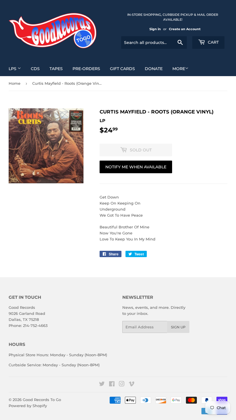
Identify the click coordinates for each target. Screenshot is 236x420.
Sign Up (178, 327)
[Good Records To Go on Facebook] (112, 384)
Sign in (155, 29)
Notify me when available (135, 166)
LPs (13, 68)
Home (14, 83)
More (178, 68)
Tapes (56, 68)
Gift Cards (122, 68)
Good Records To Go (42, 399)
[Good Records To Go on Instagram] (122, 384)
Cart (213, 42)
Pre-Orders (86, 68)
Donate (154, 68)
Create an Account (185, 29)
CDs (35, 68)
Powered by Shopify (28, 405)
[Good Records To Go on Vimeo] (131, 384)
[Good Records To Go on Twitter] (102, 384)
